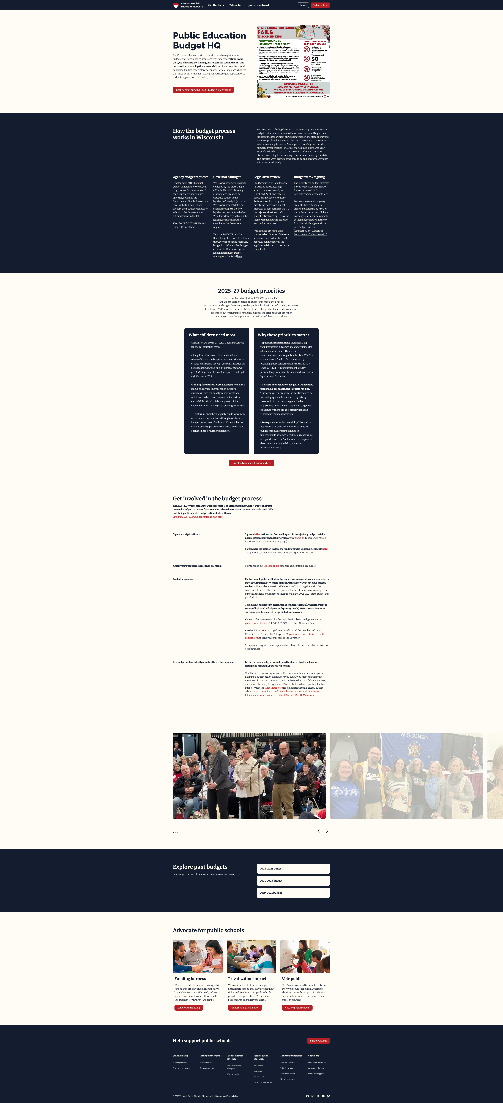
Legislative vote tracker (263, 1082)
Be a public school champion (234, 1067)
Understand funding (189, 1007)
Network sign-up (287, 1079)
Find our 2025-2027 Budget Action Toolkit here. (198, 516)
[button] (216, 5)
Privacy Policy (232, 1096)
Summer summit (207, 1068)
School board (259, 1077)
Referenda (258, 1071)
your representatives (256, 623)
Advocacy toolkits (234, 1074)
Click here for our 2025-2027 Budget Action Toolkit (203, 89)
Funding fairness (180, 1063)
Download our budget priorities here (251, 463)
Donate (303, 5)
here (192, 227)
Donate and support (315, 1074)
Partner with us (320, 5)
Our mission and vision (316, 1063)
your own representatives (302, 634)
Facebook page (271, 565)
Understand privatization (245, 1007)
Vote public (258, 1066)
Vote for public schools (297, 1007)
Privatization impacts (181, 1068)
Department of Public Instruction (288, 136)
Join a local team (287, 1068)
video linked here (274, 687)
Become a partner (287, 1063)
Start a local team (287, 1074)
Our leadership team (315, 1068)
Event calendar (206, 1063)
